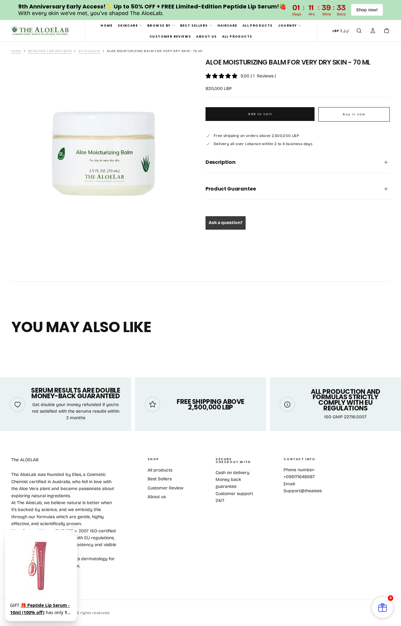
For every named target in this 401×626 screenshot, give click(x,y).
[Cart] (386, 31)
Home (107, 25)
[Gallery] (103, 153)
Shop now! (367, 10)
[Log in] (373, 31)
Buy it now (354, 114)
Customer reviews (170, 36)
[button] (340, 31)
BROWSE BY (159, 25)
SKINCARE (128, 25)
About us (206, 36)
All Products (257, 25)
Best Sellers (160, 479)
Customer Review (165, 488)
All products (160, 470)
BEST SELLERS (194, 25)
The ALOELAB (25, 459)
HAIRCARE (227, 25)
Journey (287, 25)
